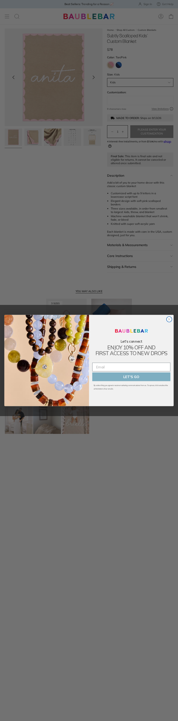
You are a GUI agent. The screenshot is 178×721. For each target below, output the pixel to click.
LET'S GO (131, 377)
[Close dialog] (169, 319)
